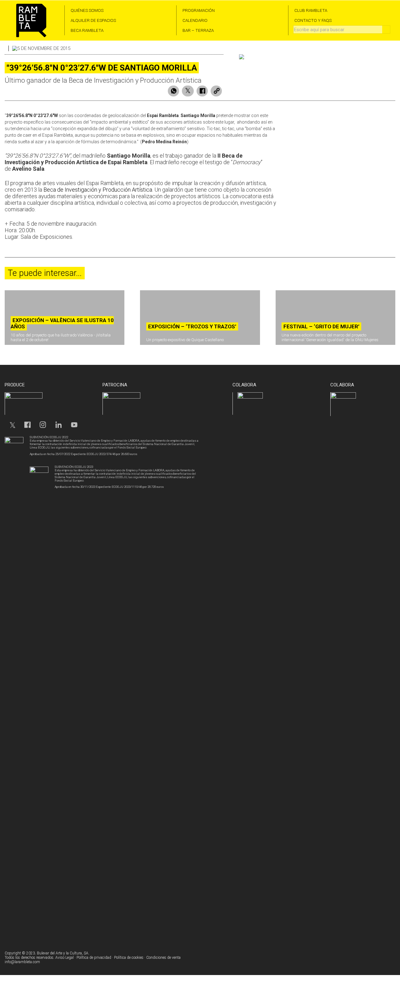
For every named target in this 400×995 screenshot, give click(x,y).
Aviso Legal (64, 957)
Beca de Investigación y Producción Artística (97, 189)
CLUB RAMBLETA (310, 10)
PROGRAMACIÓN (198, 10)
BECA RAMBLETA (87, 30)
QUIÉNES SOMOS (87, 10)
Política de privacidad (94, 957)
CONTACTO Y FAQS (313, 20)
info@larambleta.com (22, 962)
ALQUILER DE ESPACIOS (93, 20)
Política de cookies (128, 957)
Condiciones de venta (163, 957)
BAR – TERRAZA (198, 30)
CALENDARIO (195, 20)
